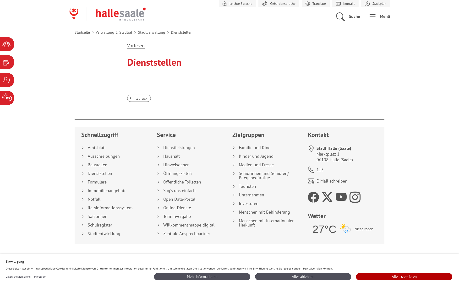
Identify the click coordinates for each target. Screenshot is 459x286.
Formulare (97, 182)
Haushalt (171, 156)
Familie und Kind (255, 148)
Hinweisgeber (176, 165)
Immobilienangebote (107, 191)
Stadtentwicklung (104, 234)
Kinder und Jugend (256, 156)
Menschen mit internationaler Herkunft (266, 223)
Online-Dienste (177, 208)
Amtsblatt (97, 148)
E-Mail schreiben (332, 181)
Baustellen (97, 165)
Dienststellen (100, 173)
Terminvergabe (177, 216)
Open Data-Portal (179, 199)
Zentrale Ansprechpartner (186, 234)
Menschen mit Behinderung (264, 212)
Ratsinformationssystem (110, 208)
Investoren (248, 203)
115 (320, 170)
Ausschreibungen (104, 156)
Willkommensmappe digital (188, 225)
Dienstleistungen (179, 148)
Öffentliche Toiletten (182, 182)
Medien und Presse (256, 165)
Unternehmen (251, 195)
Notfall (94, 199)
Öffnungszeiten (177, 173)
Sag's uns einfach (179, 191)
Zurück (141, 98)
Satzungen (97, 216)
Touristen (247, 186)
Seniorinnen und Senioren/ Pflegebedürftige (264, 175)
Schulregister (100, 225)
